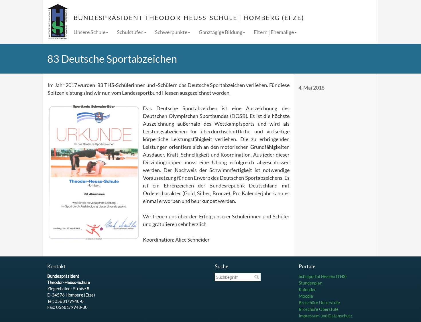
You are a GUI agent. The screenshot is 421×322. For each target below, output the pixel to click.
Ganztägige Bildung (220, 32)
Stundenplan (310, 282)
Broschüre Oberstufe (319, 309)
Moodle (306, 296)
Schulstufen (130, 32)
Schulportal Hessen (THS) (323, 276)
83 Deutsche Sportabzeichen (112, 58)
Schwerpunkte (171, 32)
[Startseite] (57, 22)
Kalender (307, 289)
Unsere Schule (89, 32)
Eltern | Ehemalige (274, 32)
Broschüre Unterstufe (319, 302)
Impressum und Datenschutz (325, 315)
